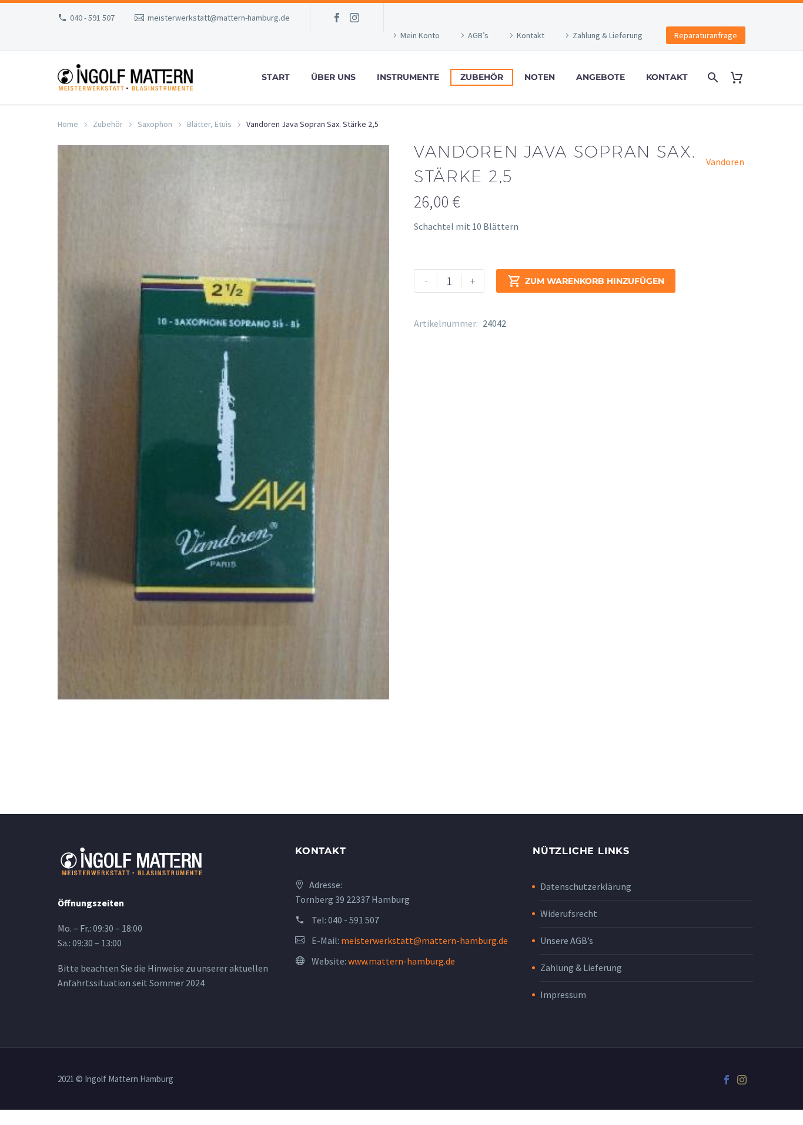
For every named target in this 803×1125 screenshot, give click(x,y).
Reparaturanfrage (705, 35)
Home (68, 124)
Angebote (600, 77)
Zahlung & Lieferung (608, 35)
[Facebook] (337, 17)
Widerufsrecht (568, 913)
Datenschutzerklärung (585, 886)
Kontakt (530, 35)
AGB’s (478, 35)
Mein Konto (420, 35)
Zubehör (481, 77)
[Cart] (741, 77)
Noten (539, 77)
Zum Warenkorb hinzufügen (585, 281)
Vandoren (725, 162)
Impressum (563, 994)
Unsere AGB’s (566, 940)
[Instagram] (354, 17)
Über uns (333, 77)
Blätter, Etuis (209, 124)
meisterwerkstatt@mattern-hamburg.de (219, 17)
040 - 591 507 (92, 17)
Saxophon (155, 124)
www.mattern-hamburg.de (401, 961)
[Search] (711, 77)
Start (276, 77)
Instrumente (408, 77)
